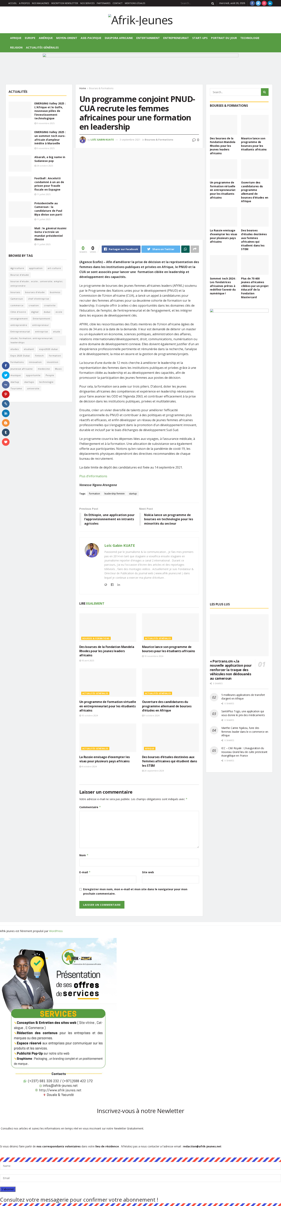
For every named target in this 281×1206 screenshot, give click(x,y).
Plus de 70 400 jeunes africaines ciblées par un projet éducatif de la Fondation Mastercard (254, 288)
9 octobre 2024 (151, 715)
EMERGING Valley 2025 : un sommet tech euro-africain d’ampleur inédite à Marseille (50, 137)
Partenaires (103, 3)
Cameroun (17, 298)
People (50, 375)
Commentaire (90, 807)
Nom (84, 855)
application (36, 268)
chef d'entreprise (38, 298)
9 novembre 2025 (45, 123)
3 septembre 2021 (130, 139)
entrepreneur (40, 325)
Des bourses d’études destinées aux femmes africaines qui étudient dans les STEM (169, 761)
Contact (118, 3)
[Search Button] (212, 3)
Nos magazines (40, 3)
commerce (17, 305)
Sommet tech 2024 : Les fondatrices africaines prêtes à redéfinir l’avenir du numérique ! (223, 286)
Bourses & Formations (101, 88)
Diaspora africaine (119, 38)
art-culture (54, 268)
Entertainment (148, 38)
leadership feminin (114, 493)
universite (33, 388)
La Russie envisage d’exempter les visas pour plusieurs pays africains (104, 759)
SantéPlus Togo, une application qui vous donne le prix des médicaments (243, 713)
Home (82, 88)
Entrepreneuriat (176, 38)
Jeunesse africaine (22, 368)
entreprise (41, 331)
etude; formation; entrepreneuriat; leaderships (32, 340)
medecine (44, 368)
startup (133, 493)
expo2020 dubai (48, 349)
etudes (15, 349)
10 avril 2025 (87, 660)
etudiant (29, 349)
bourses (15, 292)
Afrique (15, 38)
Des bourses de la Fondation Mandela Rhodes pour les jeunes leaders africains (106, 651)
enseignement (19, 318)
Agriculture (17, 268)
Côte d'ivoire (18, 311)
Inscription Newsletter (64, 3)
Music (58, 368)
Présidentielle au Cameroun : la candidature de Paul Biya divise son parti (48, 208)
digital (35, 311)
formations (17, 362)
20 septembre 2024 (154, 770)
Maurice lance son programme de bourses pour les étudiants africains (168, 649)
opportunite (33, 375)
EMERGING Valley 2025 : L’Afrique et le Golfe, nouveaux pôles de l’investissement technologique (50, 111)
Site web (148, 872)
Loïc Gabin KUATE (102, 139)
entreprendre (19, 325)
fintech (39, 355)
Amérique (46, 38)
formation (94, 493)
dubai (47, 311)
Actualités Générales (42, 47)
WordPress (56, 931)
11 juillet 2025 (43, 194)
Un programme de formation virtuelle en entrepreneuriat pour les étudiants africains (107, 706)
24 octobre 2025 (44, 165)
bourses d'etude (35, 292)
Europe (30, 38)
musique (16, 375)
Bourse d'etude (20, 274)
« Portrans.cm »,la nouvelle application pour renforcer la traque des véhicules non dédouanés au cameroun (231, 670)
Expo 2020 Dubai (20, 355)
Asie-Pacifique (91, 38)
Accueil (12, 3)
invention (52, 362)
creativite (50, 305)
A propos (24, 3)
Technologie (249, 38)
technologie (46, 381)
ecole (59, 311)
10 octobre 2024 (89, 715)
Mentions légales (135, 3)
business (55, 292)
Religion (16, 47)
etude (56, 331)
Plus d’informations (93, 476)
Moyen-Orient (66, 38)
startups (29, 381)
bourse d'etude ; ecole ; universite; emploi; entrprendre (37, 283)
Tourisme (16, 388)
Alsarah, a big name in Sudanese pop (49, 159)
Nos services (87, 3)
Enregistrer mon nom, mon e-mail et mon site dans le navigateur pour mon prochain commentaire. (135, 891)
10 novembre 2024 (153, 656)
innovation (35, 362)
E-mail (85, 872)
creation (34, 305)
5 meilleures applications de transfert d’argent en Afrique (243, 696)
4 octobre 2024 (89, 766)
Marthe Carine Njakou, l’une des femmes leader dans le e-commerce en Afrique (244, 731)
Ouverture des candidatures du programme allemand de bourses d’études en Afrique (167, 706)
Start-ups (200, 38)
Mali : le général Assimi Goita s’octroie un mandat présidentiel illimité (50, 233)
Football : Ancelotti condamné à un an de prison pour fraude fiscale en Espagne (49, 183)
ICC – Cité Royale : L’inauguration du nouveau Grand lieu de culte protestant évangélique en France (244, 751)
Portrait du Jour (224, 38)
